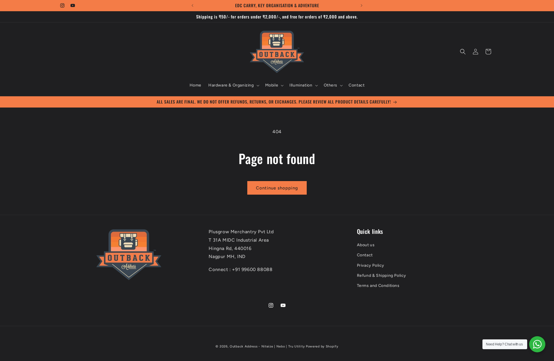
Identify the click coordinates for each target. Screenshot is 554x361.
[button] (233, 85)
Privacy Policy (370, 265)
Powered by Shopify (322, 346)
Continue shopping (277, 188)
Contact (365, 255)
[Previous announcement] (192, 5)
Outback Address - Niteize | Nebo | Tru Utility (267, 346)
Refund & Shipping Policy (381, 275)
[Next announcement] (361, 5)
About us (366, 244)
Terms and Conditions (378, 285)
